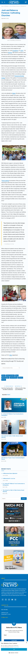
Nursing (10, 52)
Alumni (3, 375)
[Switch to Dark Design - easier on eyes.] (4, 2)
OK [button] (14, 649)
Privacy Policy (16, 646)
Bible (11, 355)
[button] (14, 652)
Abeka (13, 93)
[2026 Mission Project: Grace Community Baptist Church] (14, 449)
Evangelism (15, 50)
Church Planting (13, 377)
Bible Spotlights (5, 377)
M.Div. (21, 50)
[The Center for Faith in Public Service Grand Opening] (14, 427)
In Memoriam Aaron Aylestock (10, 473)
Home (2, 6)
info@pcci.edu (4, 617)
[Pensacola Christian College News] (14, 2)
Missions (20, 377)
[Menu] (26, 2)
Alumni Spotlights (10, 375)
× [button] (26, 642)
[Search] (2, 2)
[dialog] (14, 648)
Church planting (5, 180)
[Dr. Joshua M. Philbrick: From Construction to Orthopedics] (14, 405)
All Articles (6, 6)
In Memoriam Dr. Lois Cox (9, 478)
